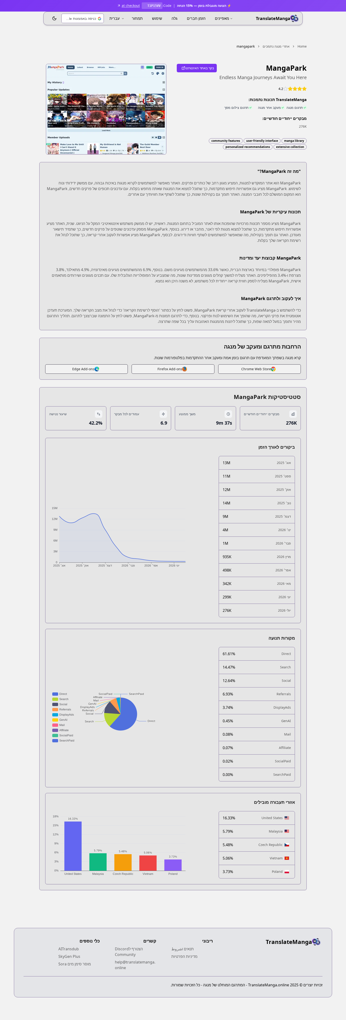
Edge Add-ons (83, 369)
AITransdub (68, 948)
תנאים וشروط (182, 948)
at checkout (131, 5)
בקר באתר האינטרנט (199, 68)
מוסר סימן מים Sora (74, 964)
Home (302, 46)
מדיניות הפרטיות (184, 956)
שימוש (157, 18)
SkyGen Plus (69, 956)
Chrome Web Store (256, 369)
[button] (83, 18)
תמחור (137, 18)
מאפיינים (222, 18)
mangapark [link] (246, 46)
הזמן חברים (196, 18)
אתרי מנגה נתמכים (276, 46)
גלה (174, 18)
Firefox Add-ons (169, 369)
